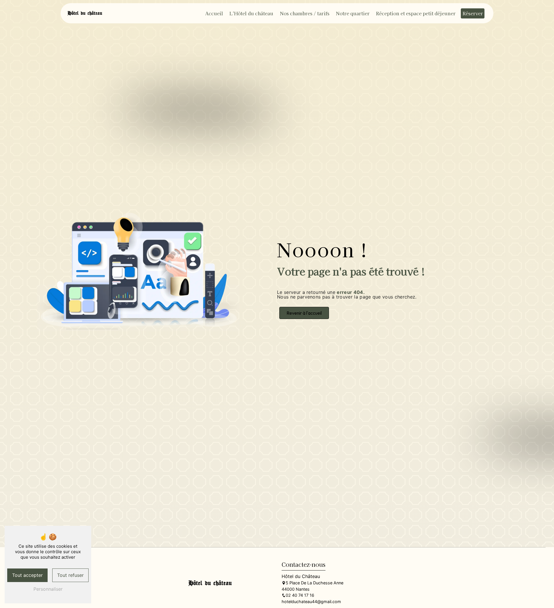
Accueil (214, 13)
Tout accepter (27, 575)
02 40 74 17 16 (300, 595)
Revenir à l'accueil (304, 313)
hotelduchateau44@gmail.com (311, 601)
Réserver (473, 13)
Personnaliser (48, 589)
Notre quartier (353, 13)
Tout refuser (70, 575)
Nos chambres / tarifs (305, 13)
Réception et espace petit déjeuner (416, 13)
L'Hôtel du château (251, 13)
